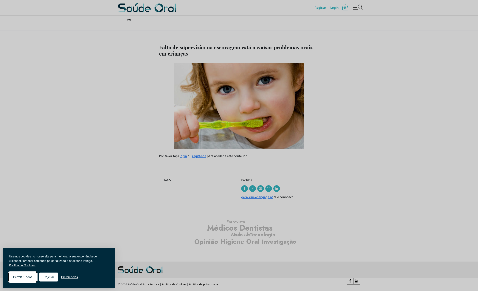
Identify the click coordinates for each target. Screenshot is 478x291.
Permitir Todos (22, 277)
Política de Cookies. (22, 265)
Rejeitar (49, 277)
